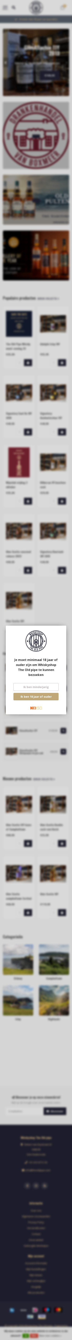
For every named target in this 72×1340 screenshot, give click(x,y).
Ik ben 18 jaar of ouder (36, 696)
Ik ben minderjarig (36, 687)
